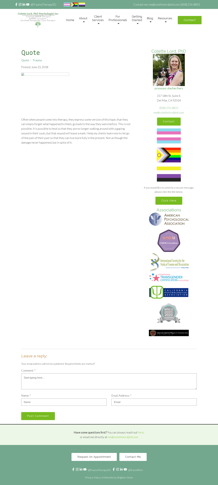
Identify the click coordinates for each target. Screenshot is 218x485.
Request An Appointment (94, 456)
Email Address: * (121, 395)
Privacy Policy (92, 477)
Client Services (98, 18)
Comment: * (28, 370)
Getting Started (137, 18)
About (83, 18)
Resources (165, 18)
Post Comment (38, 416)
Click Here (168, 200)
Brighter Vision (125, 477)
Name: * (26, 395)
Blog (150, 18)
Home (70, 20)
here (141, 432)
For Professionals (118, 18)
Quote (25, 60)
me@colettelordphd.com (169, 112)
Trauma (37, 60)
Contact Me (133, 456)
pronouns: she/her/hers (169, 88)
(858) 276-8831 (168, 108)
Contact (190, 20)
